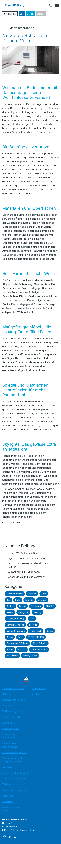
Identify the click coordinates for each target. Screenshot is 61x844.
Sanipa (10, 637)
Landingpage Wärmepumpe (9, 736)
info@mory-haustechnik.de (22, 830)
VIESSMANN (12, 655)
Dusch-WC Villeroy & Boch (23, 553)
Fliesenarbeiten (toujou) (15, 773)
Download (7, 801)
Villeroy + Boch (30, 655)
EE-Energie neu (10, 728)
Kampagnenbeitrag (15, 618)
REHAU (50, 631)
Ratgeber (7, 694)
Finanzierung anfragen (14, 790)
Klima (32, 618)
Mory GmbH (38, 688)
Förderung (36, 606)
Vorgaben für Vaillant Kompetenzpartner (13, 760)
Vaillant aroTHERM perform (24, 571)
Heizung (37, 612)
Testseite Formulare (13, 688)
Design (30, 14)
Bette (17, 600)
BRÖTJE (29, 600)
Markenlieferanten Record (12, 809)
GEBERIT (50, 606)
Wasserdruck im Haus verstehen (26, 576)
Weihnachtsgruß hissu (14, 711)
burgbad (42, 600)
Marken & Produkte (16, 631)
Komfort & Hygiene (15, 625)
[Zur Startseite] (17, 5)
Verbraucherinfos (39, 649)
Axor (43, 593)
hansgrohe (23, 612)
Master (35, 694)
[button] (57, 5)
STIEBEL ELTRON (36, 637)
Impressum (8, 705)
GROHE (10, 612)
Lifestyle (41, 14)
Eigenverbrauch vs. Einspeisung (26, 558)
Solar (20, 637)
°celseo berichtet (15, 593)
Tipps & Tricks (40, 643)
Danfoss (10, 606)
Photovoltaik (35, 631)
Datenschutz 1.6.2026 (13, 699)
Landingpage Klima (12, 717)
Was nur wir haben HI (14, 778)
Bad (22, 14)
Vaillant (10, 649)
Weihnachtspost (10, 784)
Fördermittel (8, 795)
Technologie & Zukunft (17, 643)
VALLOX (22, 649)
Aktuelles (32, 593)
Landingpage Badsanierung (9, 745)
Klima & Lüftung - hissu (14, 752)
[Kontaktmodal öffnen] (50, 5)
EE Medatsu (8, 722)
